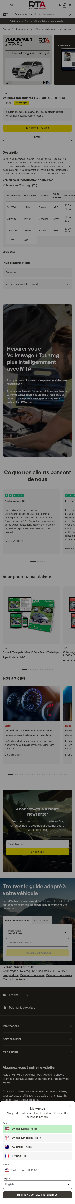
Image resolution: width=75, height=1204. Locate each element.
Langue (6, 1179)
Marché (6, 1164)
